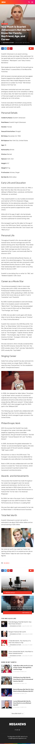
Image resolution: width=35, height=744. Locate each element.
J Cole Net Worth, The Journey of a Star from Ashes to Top (19, 641)
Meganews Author (8, 42)
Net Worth (4, 23)
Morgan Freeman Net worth (17, 632)
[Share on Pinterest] (11, 48)
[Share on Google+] (8, 48)
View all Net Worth (16, 713)
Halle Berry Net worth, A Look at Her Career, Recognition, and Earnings (23, 667)
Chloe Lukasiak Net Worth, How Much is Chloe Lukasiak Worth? (20, 652)
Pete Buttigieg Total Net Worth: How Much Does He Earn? (19, 623)
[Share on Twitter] (5, 48)
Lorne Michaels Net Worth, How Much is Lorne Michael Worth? (22, 703)
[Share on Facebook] (2, 48)
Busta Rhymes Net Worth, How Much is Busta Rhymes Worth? (23, 690)
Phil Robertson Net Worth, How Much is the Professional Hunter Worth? (23, 679)
